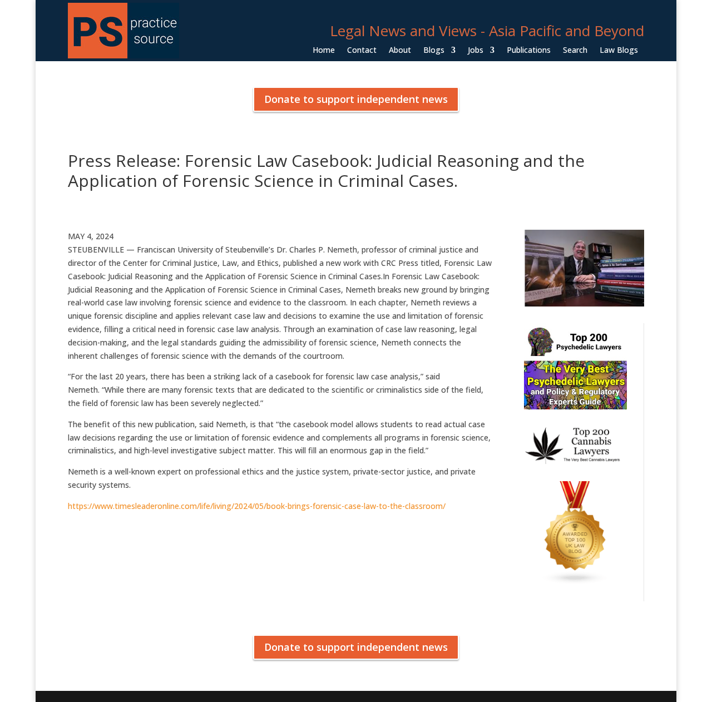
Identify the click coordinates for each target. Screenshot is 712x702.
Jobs (475, 50)
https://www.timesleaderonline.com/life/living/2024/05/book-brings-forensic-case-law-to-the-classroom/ (257, 506)
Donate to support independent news (356, 99)
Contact (362, 50)
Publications (529, 50)
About (400, 50)
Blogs (433, 50)
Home (324, 50)
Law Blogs (619, 50)
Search (575, 50)
